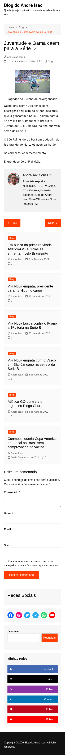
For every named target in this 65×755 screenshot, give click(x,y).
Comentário (12, 492)
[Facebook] (10, 615)
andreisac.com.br (16, 56)
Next (51, 222)
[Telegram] (35, 615)
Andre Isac (17, 259)
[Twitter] (27, 615)
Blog (50, 61)
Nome (8, 513)
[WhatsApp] (44, 615)
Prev (14, 222)
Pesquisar (13, 631)
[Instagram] (19, 615)
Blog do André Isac (23, 5)
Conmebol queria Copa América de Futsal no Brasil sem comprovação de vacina (32, 443)
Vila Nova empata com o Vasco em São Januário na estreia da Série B (32, 364)
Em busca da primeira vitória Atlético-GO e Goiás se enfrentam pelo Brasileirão (30, 249)
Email (8, 529)
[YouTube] (52, 615)
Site (6, 545)
